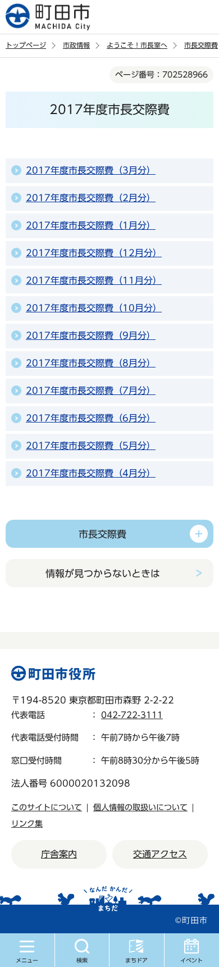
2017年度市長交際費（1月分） (91, 225)
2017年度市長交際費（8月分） (91, 362)
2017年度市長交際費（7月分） (91, 390)
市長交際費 (201, 45)
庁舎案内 (59, 854)
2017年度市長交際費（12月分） (94, 252)
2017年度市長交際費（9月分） (91, 335)
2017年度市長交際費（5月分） (91, 445)
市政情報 (76, 45)
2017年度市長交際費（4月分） (91, 473)
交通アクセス (160, 854)
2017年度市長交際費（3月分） (91, 170)
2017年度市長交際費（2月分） (91, 197)
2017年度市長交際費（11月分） (94, 280)
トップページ (26, 45)
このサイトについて (46, 807)
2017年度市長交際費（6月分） (91, 418)
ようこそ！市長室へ (137, 45)
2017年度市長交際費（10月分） (94, 307)
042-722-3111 (132, 715)
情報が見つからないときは (102, 573)
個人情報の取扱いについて (140, 807)
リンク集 (27, 824)
